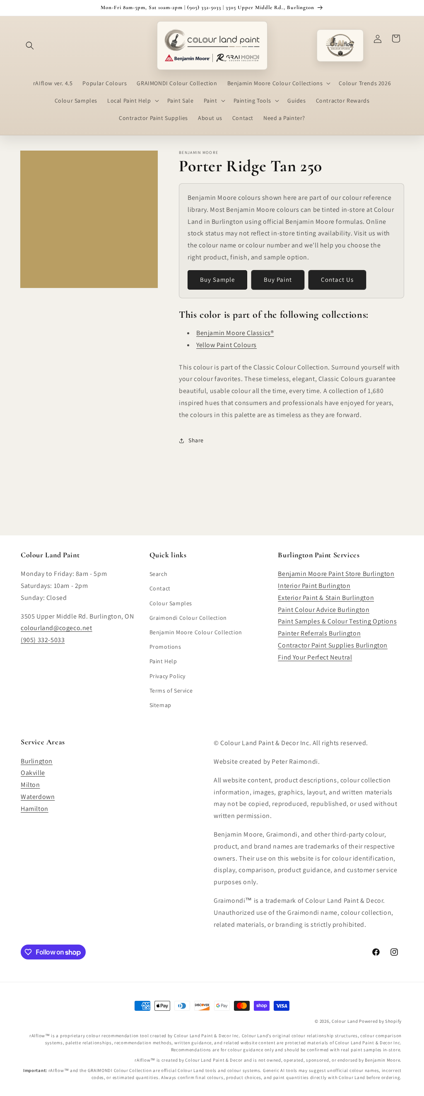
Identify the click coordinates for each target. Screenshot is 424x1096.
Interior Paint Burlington (314, 585)
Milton (30, 784)
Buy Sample (217, 279)
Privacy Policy (167, 676)
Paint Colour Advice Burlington (323, 609)
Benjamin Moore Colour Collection (195, 632)
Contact (160, 588)
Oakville (33, 772)
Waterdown (38, 796)
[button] (30, 45)
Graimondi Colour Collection (188, 617)
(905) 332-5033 (43, 640)
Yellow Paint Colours (226, 345)
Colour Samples (170, 603)
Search (158, 574)
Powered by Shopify (380, 1021)
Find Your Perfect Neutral (315, 657)
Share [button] (196, 440)
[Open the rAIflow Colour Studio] (340, 45)
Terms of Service (171, 690)
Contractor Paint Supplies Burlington (333, 645)
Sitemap (160, 705)
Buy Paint (278, 279)
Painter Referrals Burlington (319, 633)
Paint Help (163, 661)
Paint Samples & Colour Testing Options (337, 621)
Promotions (165, 646)
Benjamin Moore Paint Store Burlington (336, 573)
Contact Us (337, 279)
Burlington (37, 761)
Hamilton (34, 808)
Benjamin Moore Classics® (235, 333)
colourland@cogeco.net (56, 628)
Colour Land (345, 1021)
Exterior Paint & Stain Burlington (326, 597)
